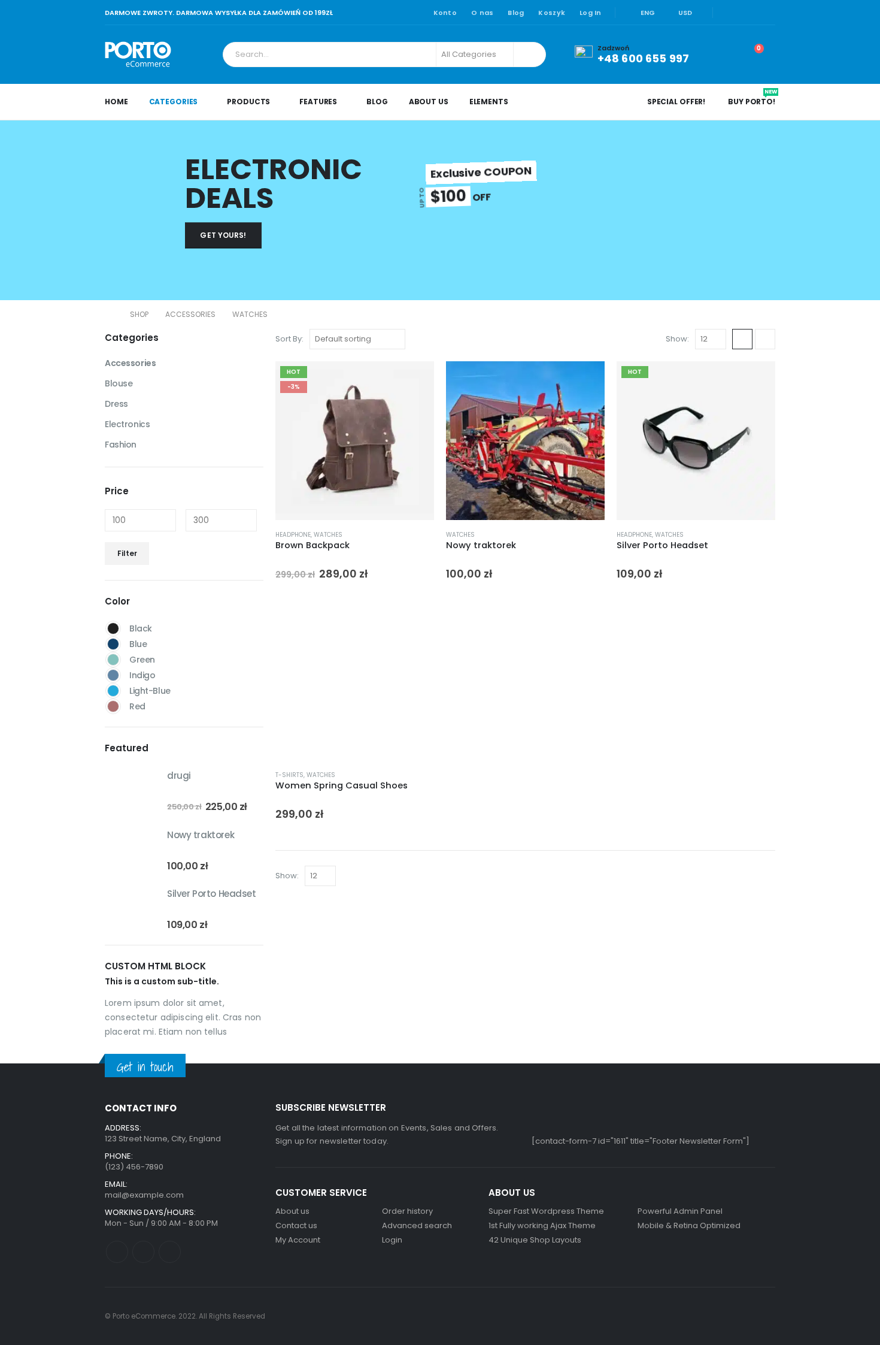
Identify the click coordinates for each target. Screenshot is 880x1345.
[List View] (765, 339)
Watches (328, 534)
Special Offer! (676, 101)
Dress (116, 404)
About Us (428, 101)
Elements (488, 101)
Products (248, 101)
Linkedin (170, 1252)
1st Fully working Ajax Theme (542, 1225)
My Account (297, 1240)
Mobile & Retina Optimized (689, 1225)
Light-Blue (113, 691)
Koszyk (551, 12)
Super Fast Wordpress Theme (546, 1211)
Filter (127, 553)
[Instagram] (767, 12)
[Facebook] (730, 12)
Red (113, 706)
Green (113, 660)
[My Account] (721, 54)
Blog (516, 12)
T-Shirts (289, 774)
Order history (407, 1211)
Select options (755, 381)
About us (292, 1211)
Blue (113, 644)
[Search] (528, 55)
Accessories (130, 363)
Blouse (118, 383)
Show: (677, 338)
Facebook (117, 1252)
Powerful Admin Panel (680, 1211)
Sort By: (289, 338)
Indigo (113, 675)
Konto (445, 12)
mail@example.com (144, 1195)
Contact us (296, 1225)
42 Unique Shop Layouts (534, 1240)
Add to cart (414, 381)
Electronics (127, 424)
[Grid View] (742, 339)
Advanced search (417, 1225)
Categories (173, 101)
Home (116, 101)
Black (113, 628)
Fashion (120, 445)
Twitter (143, 1252)
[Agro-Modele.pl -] (138, 54)
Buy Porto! (751, 97)
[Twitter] (748, 12)
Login (392, 1240)
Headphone (293, 534)
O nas (482, 12)
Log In (590, 12)
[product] (525, 440)
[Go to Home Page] (109, 314)
